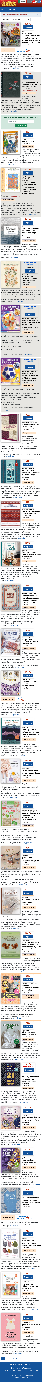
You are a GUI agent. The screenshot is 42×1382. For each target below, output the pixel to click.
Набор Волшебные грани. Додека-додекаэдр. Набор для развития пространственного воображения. (30, 376)
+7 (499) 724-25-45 (23, 5)
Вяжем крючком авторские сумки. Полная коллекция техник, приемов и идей (31, 1242)
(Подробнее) (14, 68)
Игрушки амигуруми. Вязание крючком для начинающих (30, 989)
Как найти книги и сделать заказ (21, 1375)
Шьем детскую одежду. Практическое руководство (31, 1326)
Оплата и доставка (21, 1378)
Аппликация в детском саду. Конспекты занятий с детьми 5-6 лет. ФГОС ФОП (30, 1285)
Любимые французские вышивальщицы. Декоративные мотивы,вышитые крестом (31, 817)
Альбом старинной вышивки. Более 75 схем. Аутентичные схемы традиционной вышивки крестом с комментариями (30, 597)
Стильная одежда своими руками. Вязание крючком (29, 1160)
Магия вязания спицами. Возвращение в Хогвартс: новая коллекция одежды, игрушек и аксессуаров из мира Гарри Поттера (31, 37)
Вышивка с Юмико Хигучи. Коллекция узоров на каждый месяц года (29, 279)
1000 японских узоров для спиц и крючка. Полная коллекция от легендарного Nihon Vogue (30, 232)
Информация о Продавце (21, 1368)
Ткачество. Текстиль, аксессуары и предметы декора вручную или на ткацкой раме (31, 772)
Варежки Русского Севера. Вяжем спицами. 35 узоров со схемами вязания (30, 640)
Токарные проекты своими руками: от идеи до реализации (31, 554)
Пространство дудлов (30, 141)
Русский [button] (23, 2)
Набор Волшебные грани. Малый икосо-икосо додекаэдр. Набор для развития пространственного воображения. (31, 323)
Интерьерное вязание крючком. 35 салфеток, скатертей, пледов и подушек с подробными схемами (31, 1200)
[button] (33, 1)
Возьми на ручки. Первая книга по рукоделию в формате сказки (30, 859)
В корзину (28, 27)
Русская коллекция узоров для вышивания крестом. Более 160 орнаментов (31, 512)
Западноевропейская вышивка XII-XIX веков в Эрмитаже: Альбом (31, 84)
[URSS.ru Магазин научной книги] (8, 3)
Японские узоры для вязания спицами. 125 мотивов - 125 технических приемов (30, 425)
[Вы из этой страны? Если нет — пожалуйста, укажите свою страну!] (19, 1)
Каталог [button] (12, 9)
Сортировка (7, 19)
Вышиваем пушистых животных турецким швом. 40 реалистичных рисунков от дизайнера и (31, 946)
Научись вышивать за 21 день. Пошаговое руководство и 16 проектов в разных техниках (30, 1079)
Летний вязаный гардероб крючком (29, 1033)
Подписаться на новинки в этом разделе (21, 117)
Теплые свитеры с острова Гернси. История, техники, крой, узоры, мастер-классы (31, 731)
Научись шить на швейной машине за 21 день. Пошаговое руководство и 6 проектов (31, 474)
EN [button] (31, 2)
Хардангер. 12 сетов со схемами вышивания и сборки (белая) (31, 901)
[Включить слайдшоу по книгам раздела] (32, 19)
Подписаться (21, 125)
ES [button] (28, 2)
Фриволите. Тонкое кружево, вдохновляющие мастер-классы (29, 684)
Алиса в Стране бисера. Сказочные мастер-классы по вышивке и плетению (31, 1119)
